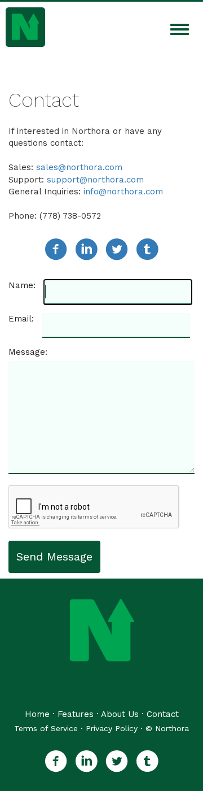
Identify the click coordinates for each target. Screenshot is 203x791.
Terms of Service (46, 728)
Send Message (54, 556)
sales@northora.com (79, 167)
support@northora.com (95, 180)
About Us (120, 714)
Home (37, 714)
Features (76, 714)
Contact (163, 714)
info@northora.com (123, 191)
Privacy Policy (112, 728)
